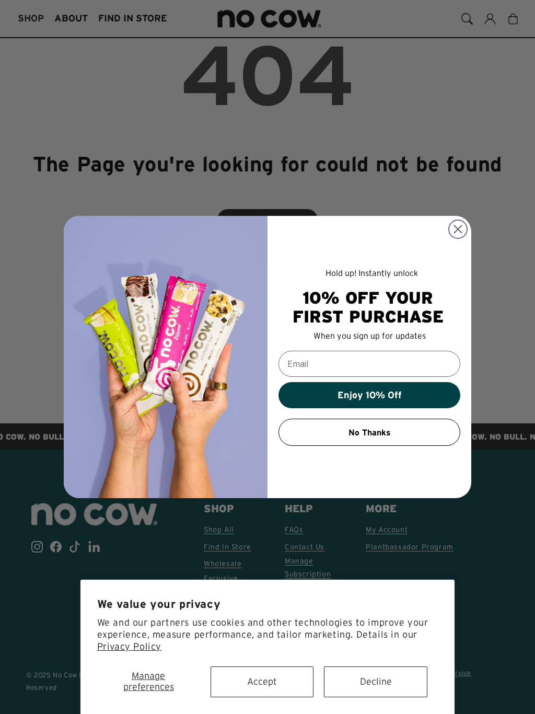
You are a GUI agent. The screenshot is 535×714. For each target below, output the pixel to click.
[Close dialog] (458, 229)
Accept (262, 681)
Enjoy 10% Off (370, 395)
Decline (376, 681)
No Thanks (369, 432)
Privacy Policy (129, 646)
